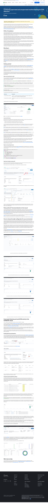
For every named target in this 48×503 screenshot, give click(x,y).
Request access (26, 478)
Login (44, 0)
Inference (6, 60)
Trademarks (5, 495)
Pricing (23, 2)
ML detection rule (9, 229)
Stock (38, 479)
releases (17, 147)
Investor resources (40, 476)
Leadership (15, 477)
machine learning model (30, 59)
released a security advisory (16, 323)
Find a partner (26, 476)
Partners (36, 0)
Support (38, 0)
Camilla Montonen (6, 13)
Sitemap (14, 495)
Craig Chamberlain (14, 13)
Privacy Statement (11, 495)
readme (21, 116)
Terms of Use (7, 495)
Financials (39, 478)
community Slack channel (21, 461)
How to (10, 8)
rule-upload (20, 146)
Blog (4, 4)
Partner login (26, 477)
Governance (39, 477)
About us (34, 0)
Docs (25, 2)
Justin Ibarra (10, 13)
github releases (31, 78)
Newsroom (15, 479)
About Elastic (15, 476)
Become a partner (27, 479)
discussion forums (28, 461)
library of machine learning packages (28, 142)
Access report (17, 0)
